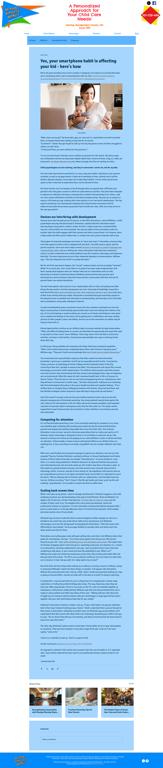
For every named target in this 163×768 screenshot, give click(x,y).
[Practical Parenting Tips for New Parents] (82, 697)
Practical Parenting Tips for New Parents (80, 711)
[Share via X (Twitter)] (47, 669)
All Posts (32, 40)
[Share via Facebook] (41, 669)
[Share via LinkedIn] (52, 669)
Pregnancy (75, 40)
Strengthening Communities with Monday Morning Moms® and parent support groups (45, 711)
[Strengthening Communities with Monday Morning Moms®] (45, 697)
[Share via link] (58, 669)
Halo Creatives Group (96, 764)
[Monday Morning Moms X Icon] (143, 760)
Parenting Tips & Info (59, 40)
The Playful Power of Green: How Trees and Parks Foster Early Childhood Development (117, 711)
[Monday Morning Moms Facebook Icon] (147, 760)
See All (131, 684)
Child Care (43, 40)
